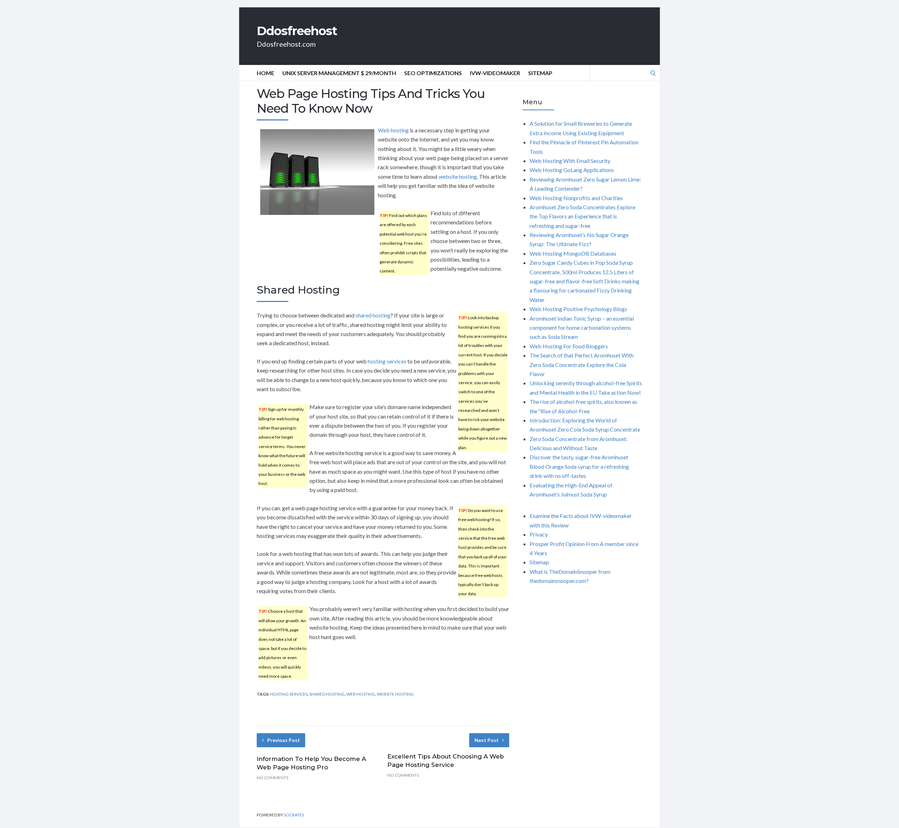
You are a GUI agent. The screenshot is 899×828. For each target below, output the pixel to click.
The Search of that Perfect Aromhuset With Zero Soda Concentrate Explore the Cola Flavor (582, 364)
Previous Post (283, 740)
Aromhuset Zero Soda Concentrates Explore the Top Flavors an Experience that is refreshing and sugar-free (582, 216)
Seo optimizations (433, 73)
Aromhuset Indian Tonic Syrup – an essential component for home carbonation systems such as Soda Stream (582, 327)
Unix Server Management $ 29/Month (339, 73)
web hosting (360, 694)
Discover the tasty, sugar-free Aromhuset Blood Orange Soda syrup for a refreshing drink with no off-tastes (579, 466)
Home (265, 73)
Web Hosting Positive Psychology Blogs (578, 308)
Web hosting (393, 130)
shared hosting (373, 315)
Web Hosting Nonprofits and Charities (576, 198)
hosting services (387, 361)
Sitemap (540, 73)
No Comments (272, 777)
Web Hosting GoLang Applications (572, 169)
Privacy (539, 534)
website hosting (458, 176)
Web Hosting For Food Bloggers (569, 346)
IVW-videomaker (495, 73)
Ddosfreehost (297, 31)
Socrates (294, 814)
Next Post (486, 740)
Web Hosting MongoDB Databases (573, 253)
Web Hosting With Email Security (570, 160)
